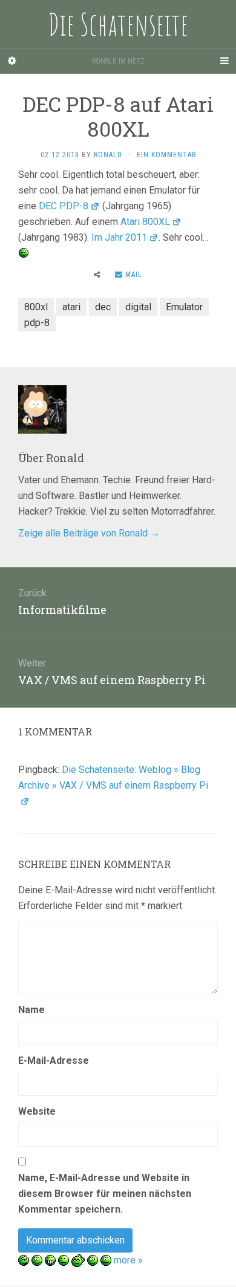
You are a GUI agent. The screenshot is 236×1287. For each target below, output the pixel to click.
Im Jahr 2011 (119, 237)
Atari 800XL (145, 221)
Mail (132, 274)
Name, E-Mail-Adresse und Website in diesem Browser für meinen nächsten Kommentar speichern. (104, 1193)
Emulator (184, 307)
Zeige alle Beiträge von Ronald (89, 533)
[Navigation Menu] (224, 61)
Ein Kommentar (166, 155)
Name (31, 1009)
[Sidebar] (12, 61)
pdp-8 (37, 322)
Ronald (108, 155)
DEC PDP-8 (63, 206)
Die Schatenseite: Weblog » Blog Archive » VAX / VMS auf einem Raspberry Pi (113, 777)
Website (37, 1111)
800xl (36, 307)
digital (138, 307)
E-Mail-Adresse (53, 1060)
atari (71, 307)
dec (103, 307)
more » (128, 1260)
